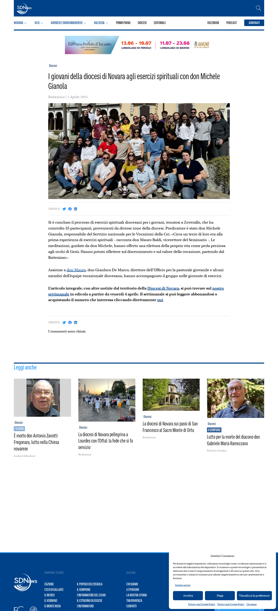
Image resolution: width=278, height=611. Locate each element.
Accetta (188, 595)
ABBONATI (254, 23)
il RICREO (49, 595)
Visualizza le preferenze (254, 595)
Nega (220, 595)
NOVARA (18, 23)
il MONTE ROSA (52, 606)
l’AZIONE (49, 584)
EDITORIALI (160, 23)
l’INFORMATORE (85, 606)
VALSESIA (99, 23)
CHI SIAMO (132, 584)
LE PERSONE (132, 590)
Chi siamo (251, 604)
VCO (37, 23)
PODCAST (231, 23)
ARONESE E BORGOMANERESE (67, 23)
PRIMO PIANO (123, 23)
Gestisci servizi (182, 585)
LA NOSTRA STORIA (136, 595)
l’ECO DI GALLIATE (53, 590)
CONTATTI (131, 606)
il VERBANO (50, 601)
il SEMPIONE (83, 590)
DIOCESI (142, 23)
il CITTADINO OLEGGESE (89, 601)
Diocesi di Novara (163, 288)
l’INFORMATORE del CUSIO (91, 595)
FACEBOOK (213, 23)
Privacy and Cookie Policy (201, 604)
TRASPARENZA (134, 601)
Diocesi (53, 66)
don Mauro (76, 270)
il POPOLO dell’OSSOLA (90, 584)
